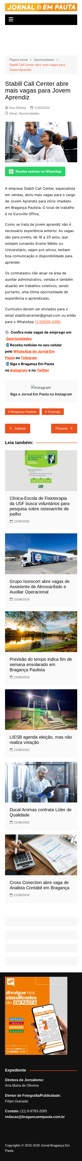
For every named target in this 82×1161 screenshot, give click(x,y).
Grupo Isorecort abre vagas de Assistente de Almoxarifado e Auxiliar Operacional (40, 586)
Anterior (20, 428)
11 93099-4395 (47, 322)
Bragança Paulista (23, 411)
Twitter (42, 370)
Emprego (54, 411)
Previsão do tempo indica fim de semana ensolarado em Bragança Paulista (41, 664)
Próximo (62, 428)
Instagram (18, 370)
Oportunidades (29, 113)
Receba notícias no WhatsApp (38, 171)
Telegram (29, 357)
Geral (13, 113)
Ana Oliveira (17, 107)
